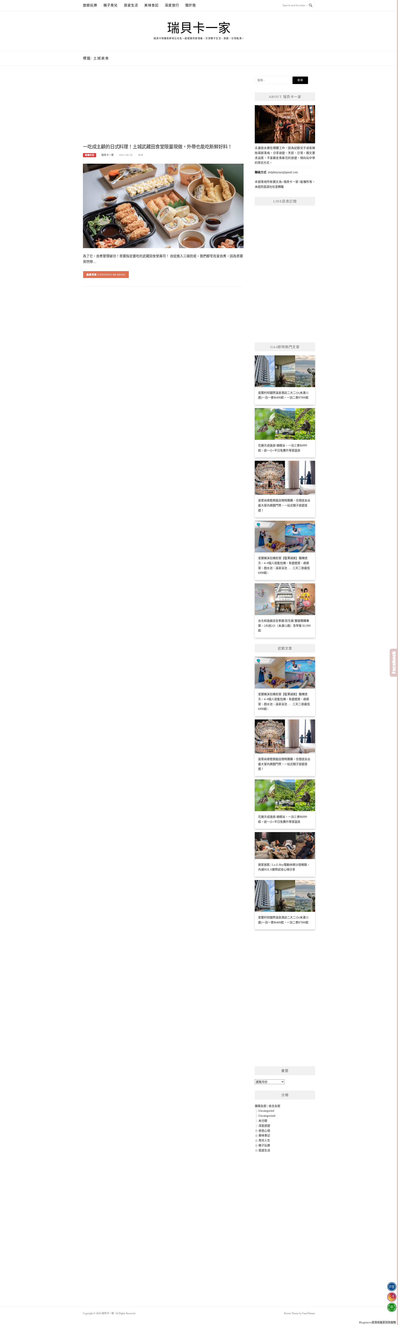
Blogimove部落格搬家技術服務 (377, 1322)
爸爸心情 (264, 1130)
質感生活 (264, 1150)
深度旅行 (172, 5)
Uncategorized (266, 1115)
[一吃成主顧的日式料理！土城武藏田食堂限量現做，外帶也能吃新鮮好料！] (163, 205)
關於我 (190, 5)
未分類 (262, 1120)
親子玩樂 (264, 1145)
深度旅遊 (264, 1125)
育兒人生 (264, 1140)
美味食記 (151, 5)
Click (394, 663)
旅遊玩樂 (90, 5)
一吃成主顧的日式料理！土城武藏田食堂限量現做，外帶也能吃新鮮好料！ (157, 146)
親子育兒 (110, 5)
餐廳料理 (89, 155)
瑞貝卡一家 (199, 28)
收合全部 (274, 1106)
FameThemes (308, 1313)
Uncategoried (266, 1110)
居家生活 (131, 5)
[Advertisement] (163, 109)
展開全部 (260, 1106)
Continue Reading (112, 274)
